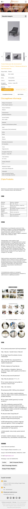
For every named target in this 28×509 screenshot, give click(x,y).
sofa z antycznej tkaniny (16, 462)
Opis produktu (20, 94)
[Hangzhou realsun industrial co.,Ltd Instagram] (11, 498)
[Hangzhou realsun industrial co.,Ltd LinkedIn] (14, 498)
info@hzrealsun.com (9, 455)
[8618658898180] (17, 498)
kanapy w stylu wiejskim (8, 468)
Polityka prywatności (6, 502)
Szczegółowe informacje (7, 94)
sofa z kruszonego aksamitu (9, 465)
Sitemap (14, 502)
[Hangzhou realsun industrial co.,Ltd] (14, 2)
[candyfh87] (19, 498)
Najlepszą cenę (7, 89)
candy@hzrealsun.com (8, 494)
